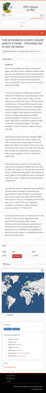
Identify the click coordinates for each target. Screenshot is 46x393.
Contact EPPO (10, 376)
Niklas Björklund (22, 356)
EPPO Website (10, 378)
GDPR (9, 381)
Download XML (10, 367)
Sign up (23, 22)
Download (17, 256)
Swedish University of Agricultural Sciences (19, 51)
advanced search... (37, 18)
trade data (16, 329)
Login (23, 26)
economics (7, 329)
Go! (41, 15)
